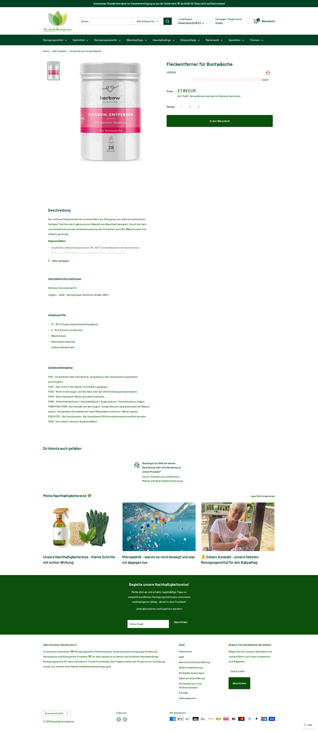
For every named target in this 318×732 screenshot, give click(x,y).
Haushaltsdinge (162, 39)
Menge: (171, 106)
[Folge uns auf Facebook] (118, 719)
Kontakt (183, 692)
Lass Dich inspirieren (263, 496)
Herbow (171, 72)
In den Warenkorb (220, 120)
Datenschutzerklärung (192, 678)
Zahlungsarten (187, 698)
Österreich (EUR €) (54, 713)
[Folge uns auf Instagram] (125, 719)
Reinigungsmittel (53, 39)
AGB (181, 656)
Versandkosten (198, 96)
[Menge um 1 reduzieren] (181, 106)
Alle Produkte (59, 51)
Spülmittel (79, 39)
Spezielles (234, 39)
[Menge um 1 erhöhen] (198, 106)
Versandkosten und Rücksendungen (190, 685)
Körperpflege (188, 39)
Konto (219, 23)
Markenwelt (212, 39)
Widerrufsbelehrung (191, 667)
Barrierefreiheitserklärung (194, 662)
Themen (255, 39)
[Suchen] (167, 21)
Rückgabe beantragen (192, 672)
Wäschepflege (135, 39)
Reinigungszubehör (105, 39)
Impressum (185, 651)
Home (46, 51)
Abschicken (181, 621)
